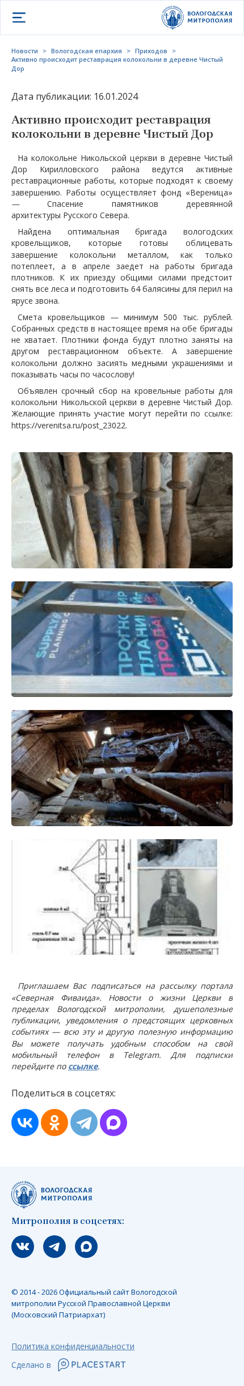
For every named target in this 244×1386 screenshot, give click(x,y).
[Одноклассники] (54, 1122)
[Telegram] (84, 1122)
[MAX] (113, 1122)
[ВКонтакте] (25, 1122)
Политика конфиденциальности (72, 1346)
